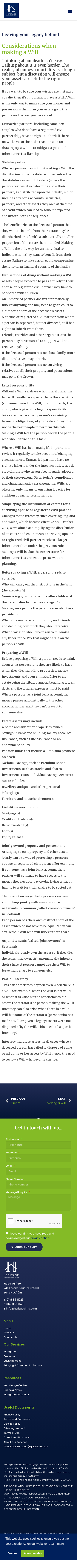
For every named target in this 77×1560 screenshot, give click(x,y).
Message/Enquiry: (17, 1192)
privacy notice (39, 1238)
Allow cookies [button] (33, 1553)
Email (9, 1166)
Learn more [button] (56, 1543)
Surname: (12, 1152)
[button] (70, 11)
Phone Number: (15, 1179)
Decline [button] (12, 1553)
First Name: (13, 1139)
